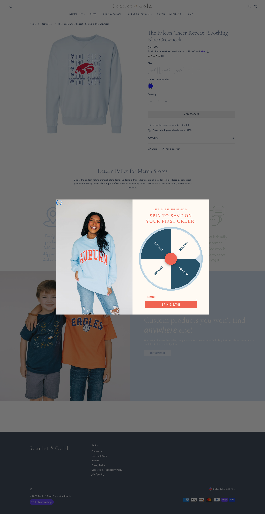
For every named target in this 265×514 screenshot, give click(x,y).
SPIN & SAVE (170, 304)
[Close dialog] (58, 202)
